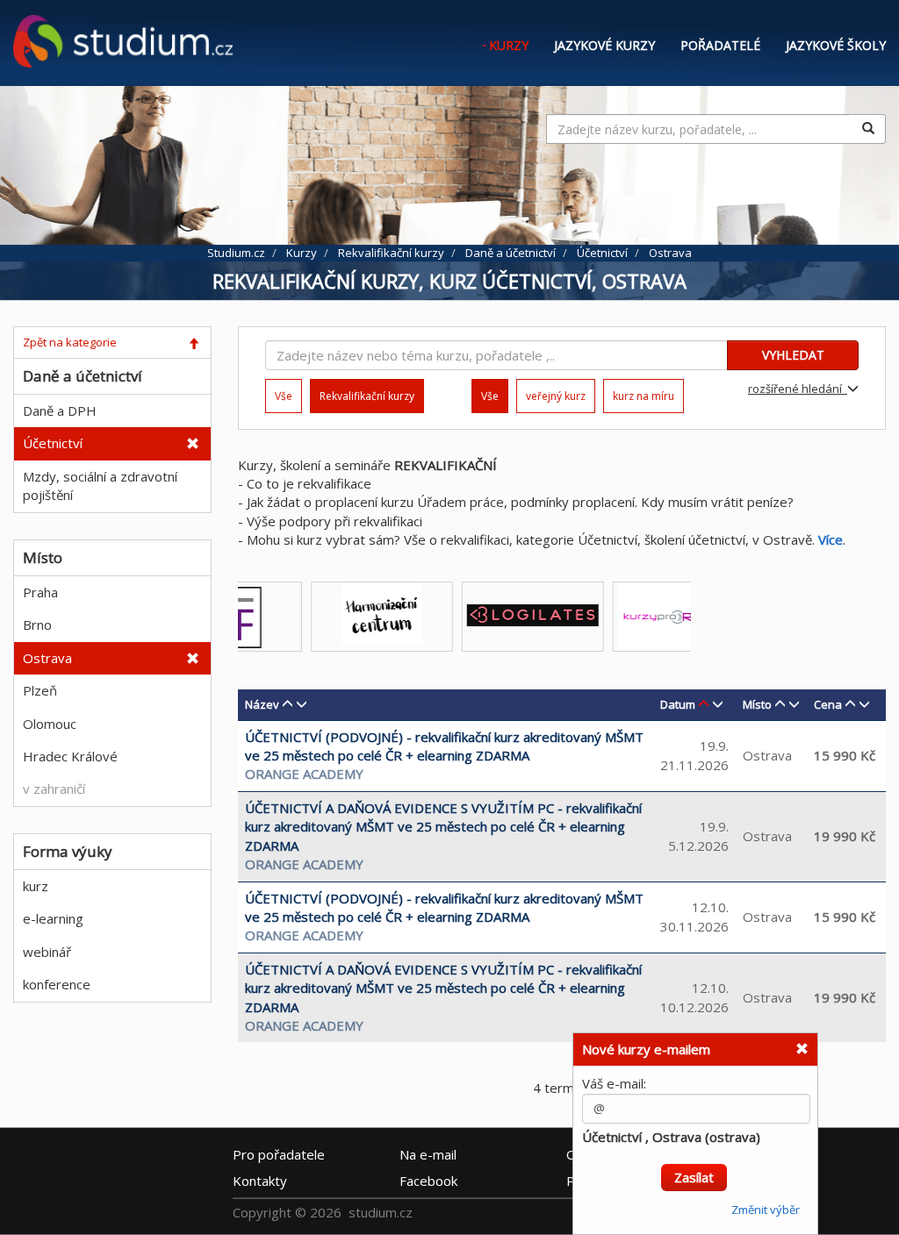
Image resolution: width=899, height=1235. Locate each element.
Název (262, 704)
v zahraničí (54, 788)
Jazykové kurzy (604, 45)
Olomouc (49, 723)
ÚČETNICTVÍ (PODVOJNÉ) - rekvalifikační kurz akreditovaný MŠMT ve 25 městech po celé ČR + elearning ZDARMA (444, 746)
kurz (35, 886)
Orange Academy (304, 773)
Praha (40, 592)
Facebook (428, 1180)
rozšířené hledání (797, 388)
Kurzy (509, 45)
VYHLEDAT (793, 354)
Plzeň (40, 690)
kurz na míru (643, 396)
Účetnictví (53, 443)
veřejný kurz (556, 396)
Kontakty (260, 1180)
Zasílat (694, 1170)
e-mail (428, 1153)
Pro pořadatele (279, 1153)
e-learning (53, 918)
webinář (47, 951)
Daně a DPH (60, 410)
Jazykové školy (836, 45)
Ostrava (47, 658)
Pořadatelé (720, 45)
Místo (757, 704)
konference (56, 984)
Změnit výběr (765, 1202)
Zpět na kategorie (70, 342)
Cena (828, 704)
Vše (283, 396)
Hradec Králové (70, 756)
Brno (37, 624)
